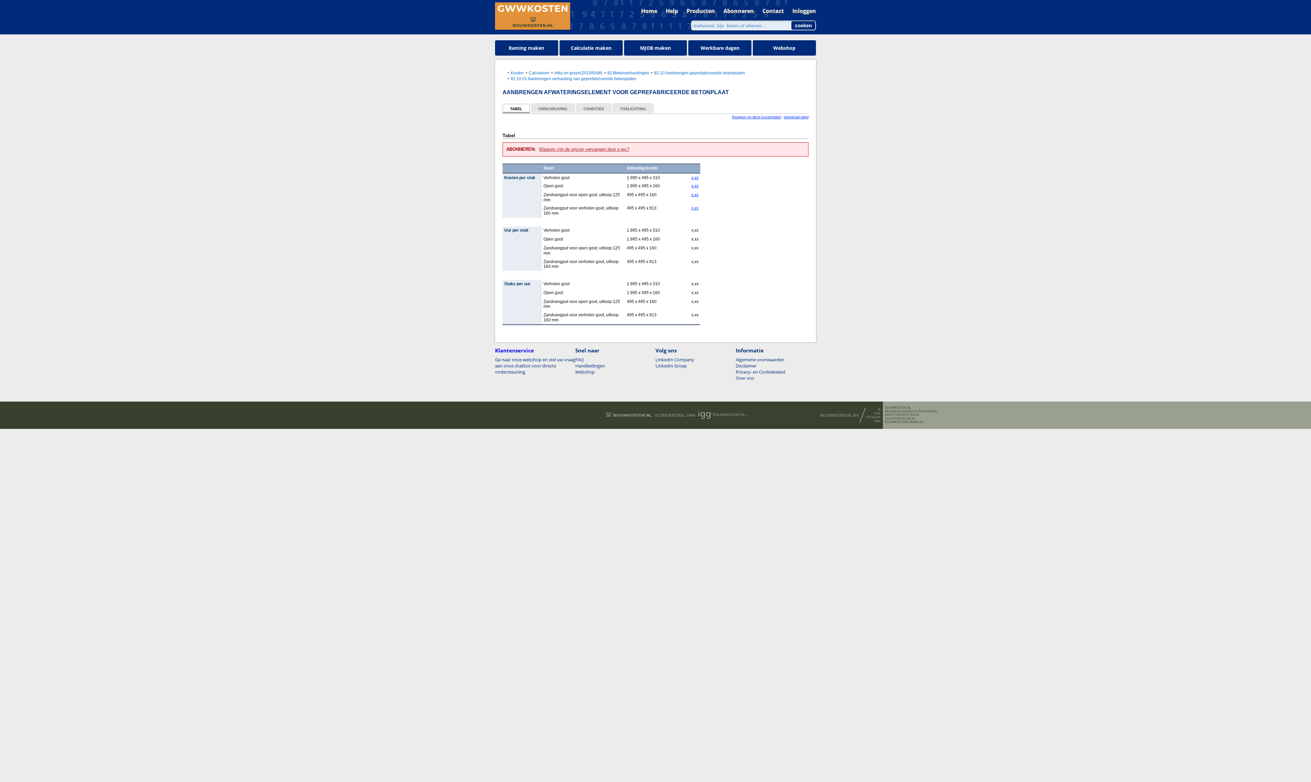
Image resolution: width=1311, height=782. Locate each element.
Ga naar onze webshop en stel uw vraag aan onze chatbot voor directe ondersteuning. (535, 366)
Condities (593, 109)
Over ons (745, 378)
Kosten (517, 73)
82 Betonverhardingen (628, 73)
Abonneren (738, 11)
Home (649, 11)
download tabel (796, 117)
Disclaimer (746, 366)
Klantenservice (514, 350)
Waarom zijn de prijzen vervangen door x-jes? (584, 149)
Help (672, 11)
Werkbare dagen (720, 48)
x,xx (695, 177)
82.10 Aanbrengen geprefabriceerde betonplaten (699, 73)
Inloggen (804, 11)
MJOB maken (655, 48)
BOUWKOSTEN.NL (898, 408)
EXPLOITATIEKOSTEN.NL (902, 415)
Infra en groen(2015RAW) (578, 73)
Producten (701, 11)
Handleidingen (590, 366)
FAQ (579, 360)
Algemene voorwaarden (760, 360)
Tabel (516, 109)
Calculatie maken (591, 48)
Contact (773, 11)
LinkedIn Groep (671, 366)
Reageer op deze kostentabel (756, 117)
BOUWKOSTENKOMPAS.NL (904, 422)
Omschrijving (552, 109)
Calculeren (539, 73)
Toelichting (633, 109)
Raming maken (526, 48)
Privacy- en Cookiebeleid (760, 372)
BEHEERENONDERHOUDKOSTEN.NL (911, 411)
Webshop (784, 48)
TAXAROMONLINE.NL (900, 419)
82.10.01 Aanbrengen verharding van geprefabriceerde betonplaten (573, 78)
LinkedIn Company (675, 360)
